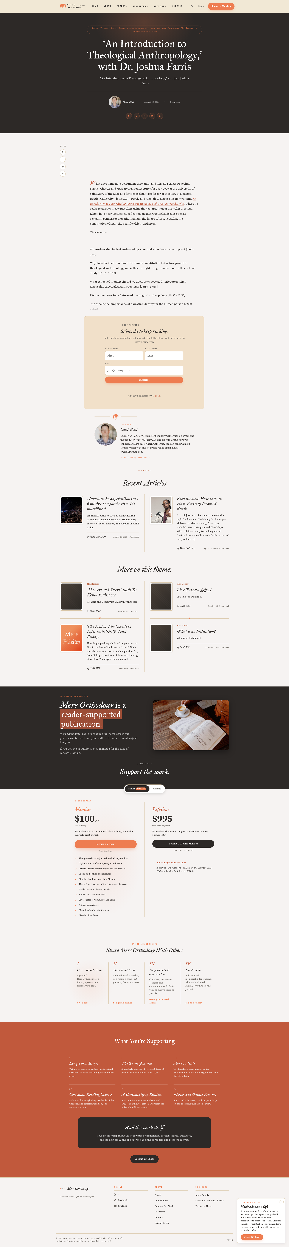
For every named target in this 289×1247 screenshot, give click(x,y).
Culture (95, 28)
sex (196, 28)
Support (160, 6)
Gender (122, 28)
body (158, 28)
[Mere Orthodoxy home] (72, 6)
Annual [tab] (136, 788)
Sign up (230, 1240)
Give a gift (84, 1003)
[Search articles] (192, 6)
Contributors (161, 1200)
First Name (112, 349)
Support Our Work (164, 1206)
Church (113, 28)
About (107, 6)
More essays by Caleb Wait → (135, 458)
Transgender (173, 28)
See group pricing (124, 1003)
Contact (177, 6)
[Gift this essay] (152, 116)
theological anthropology (138, 28)
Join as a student (195, 1003)
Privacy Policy (162, 1223)
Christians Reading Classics (210, 1200)
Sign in (201, 6)
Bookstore (160, 1211)
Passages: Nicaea (204, 1206)
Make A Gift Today (252, 1237)
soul (153, 28)
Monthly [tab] (157, 788)
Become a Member (221, 6)
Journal (122, 6)
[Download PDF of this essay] (144, 116)
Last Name (151, 349)
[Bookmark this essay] (137, 116)
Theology (104, 28)
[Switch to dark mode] (160, 116)
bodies (154, 31)
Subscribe (144, 379)
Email (108, 363)
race (164, 28)
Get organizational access (159, 1001)
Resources (140, 6)
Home (95, 6)
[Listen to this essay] (129, 116)
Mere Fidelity (187, 28)
